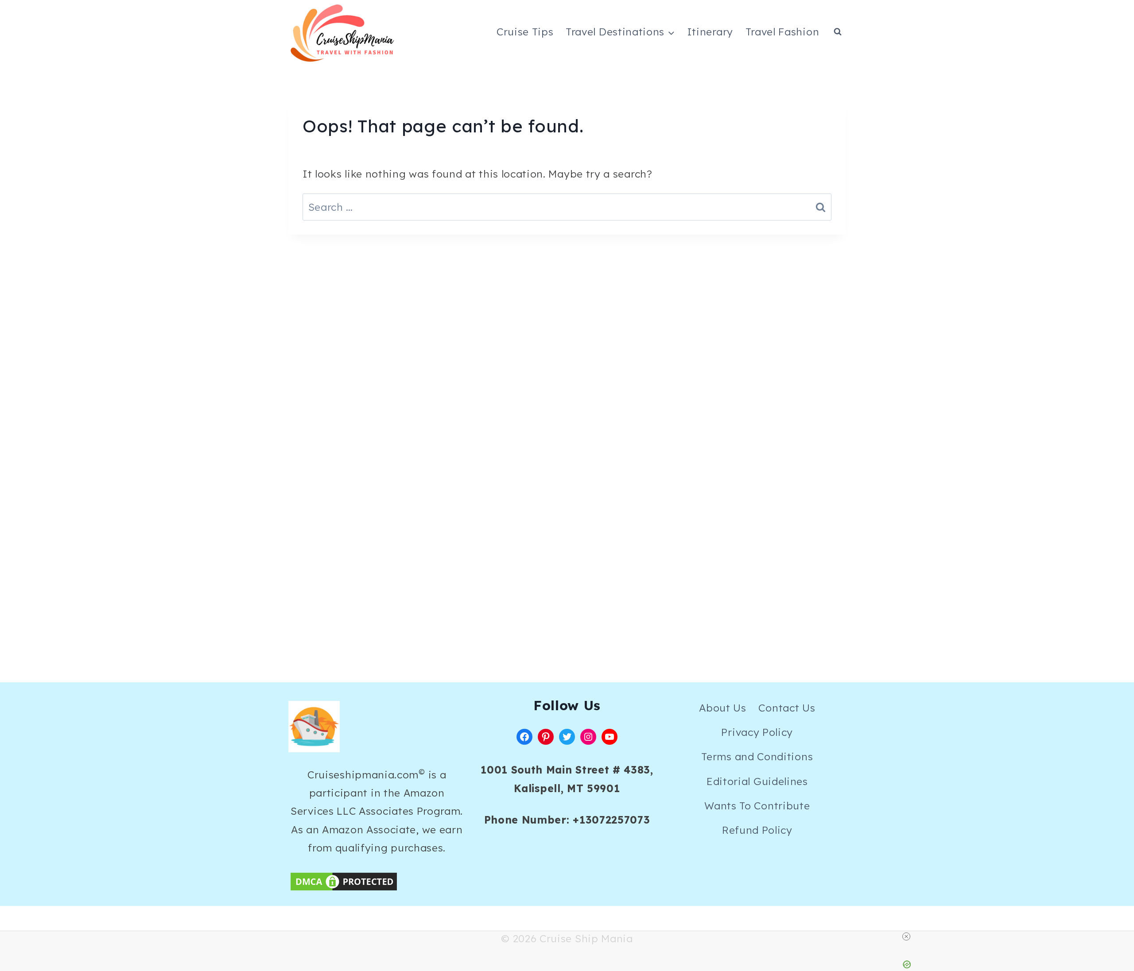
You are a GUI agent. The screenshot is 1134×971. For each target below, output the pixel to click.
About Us (722, 707)
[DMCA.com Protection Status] (376, 881)
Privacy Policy (757, 732)
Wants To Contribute (757, 805)
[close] (906, 936)
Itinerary (710, 31)
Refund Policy (757, 830)
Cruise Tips (525, 31)
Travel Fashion (782, 31)
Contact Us (786, 707)
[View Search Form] (838, 32)
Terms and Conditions (757, 756)
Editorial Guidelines (757, 781)
